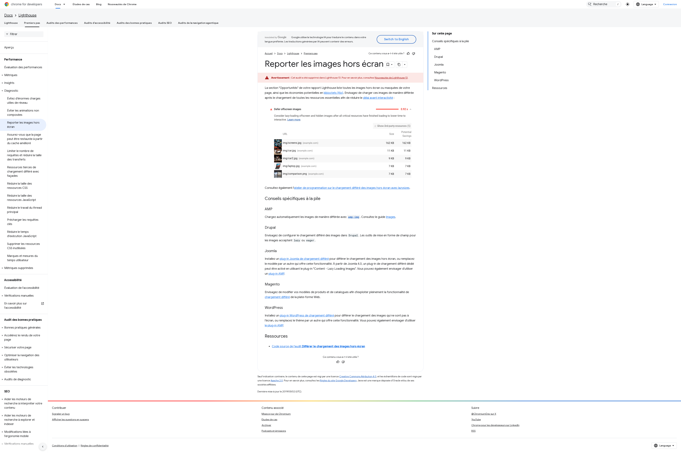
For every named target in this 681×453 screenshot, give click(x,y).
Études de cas (81, 4)
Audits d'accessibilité (97, 22)
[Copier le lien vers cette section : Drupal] (279, 228)
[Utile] (408, 53)
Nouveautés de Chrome (122, 4)
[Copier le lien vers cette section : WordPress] (286, 308)
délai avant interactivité (378, 98)
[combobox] (604, 4)
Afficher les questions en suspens (70, 419)
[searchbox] (23, 34)
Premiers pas (32, 22)
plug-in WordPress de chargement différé (307, 315)
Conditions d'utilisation (64, 445)
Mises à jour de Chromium (276, 413)
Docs (58, 4)
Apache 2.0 (277, 380)
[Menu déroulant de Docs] (65, 4)
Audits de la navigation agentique (198, 22)
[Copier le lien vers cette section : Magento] (283, 284)
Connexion (670, 4)
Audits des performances (62, 22)
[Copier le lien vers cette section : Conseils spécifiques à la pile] (324, 199)
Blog (98, 4)
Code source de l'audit (318, 346)
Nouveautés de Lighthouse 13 (391, 77)
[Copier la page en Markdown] (399, 65)
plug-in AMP (276, 274)
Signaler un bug (61, 413)
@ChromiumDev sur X (483, 413)
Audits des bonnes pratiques (134, 22)
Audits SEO (165, 22)
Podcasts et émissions (274, 430)
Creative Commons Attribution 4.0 (357, 376)
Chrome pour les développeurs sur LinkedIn (495, 425)
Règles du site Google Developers (338, 380)
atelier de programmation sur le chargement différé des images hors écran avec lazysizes (351, 188)
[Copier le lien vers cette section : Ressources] (291, 336)
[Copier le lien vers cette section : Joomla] (280, 251)
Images (390, 217)
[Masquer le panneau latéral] (42, 446)
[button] (23, 75)
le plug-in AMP (274, 325)
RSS (473, 430)
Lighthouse (27, 15)
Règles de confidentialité (95, 445)
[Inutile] (413, 53)
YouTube (476, 419)
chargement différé (277, 297)
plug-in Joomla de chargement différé (304, 259)
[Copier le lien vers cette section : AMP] (275, 209)
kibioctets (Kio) (333, 93)
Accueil (269, 53)
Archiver (266, 425)
